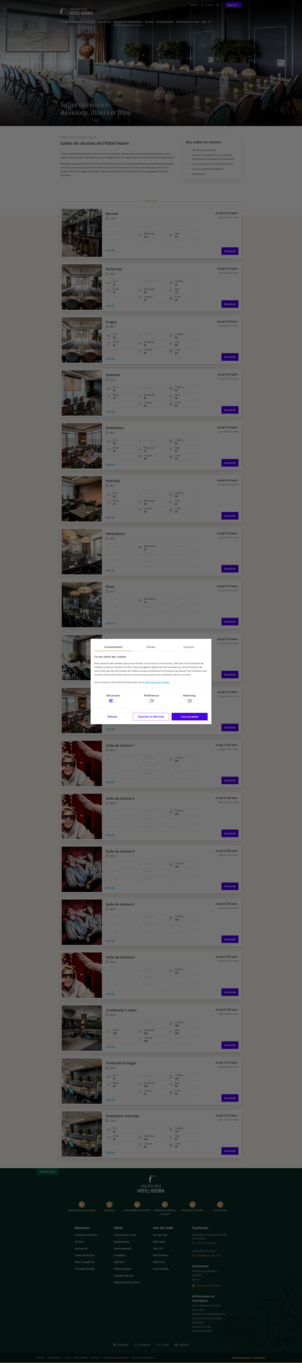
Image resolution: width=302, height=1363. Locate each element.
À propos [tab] (188, 647)
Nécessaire (113, 695)
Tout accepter (189, 716)
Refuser (112, 716)
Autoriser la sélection (151, 716)
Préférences (151, 695)
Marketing (189, 695)
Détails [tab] (151, 647)
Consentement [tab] (113, 647)
